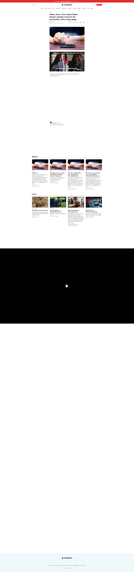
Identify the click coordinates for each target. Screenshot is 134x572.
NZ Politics (52, 208)
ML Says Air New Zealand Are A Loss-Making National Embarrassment (93, 174)
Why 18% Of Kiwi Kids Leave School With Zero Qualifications (74, 174)
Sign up (49, 565)
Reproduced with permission (73, 224)
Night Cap (35, 173)
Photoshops (64, 8)
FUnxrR (84, 565)
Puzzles (69, 8)
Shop (88, 8)
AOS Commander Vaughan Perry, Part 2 (56, 211)
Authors (74, 8)
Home (42, 8)
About (92, 8)
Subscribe (99, 4)
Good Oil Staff (52, 21)
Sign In (94, 4)
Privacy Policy (65, 565)
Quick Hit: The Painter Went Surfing (91, 211)
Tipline (79, 8)
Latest (45, 8)
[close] (133, 1)
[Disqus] (67, 106)
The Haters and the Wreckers (40, 210)
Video (51, 12)
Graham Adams (70, 223)
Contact (84, 8)
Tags (53, 8)
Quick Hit (87, 208)
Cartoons (58, 8)
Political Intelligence (90, 216)
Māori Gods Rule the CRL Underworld (73, 211)
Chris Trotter (35, 216)
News (50, 8)
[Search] (36, 4)
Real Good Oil (34, 208)
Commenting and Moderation (73, 565)
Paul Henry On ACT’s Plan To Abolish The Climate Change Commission (57, 174)
